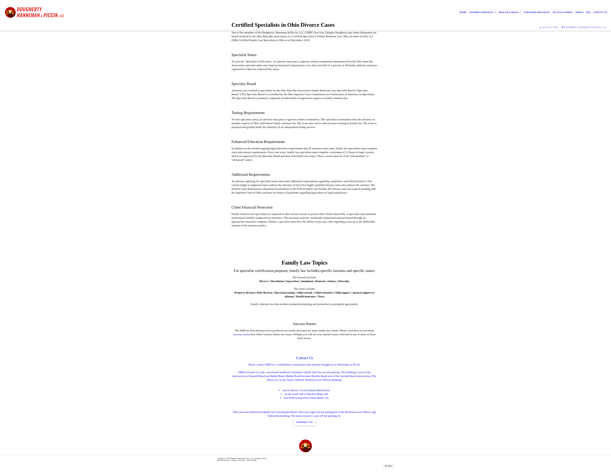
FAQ (588, 12)
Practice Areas (508, 12)
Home (463, 12)
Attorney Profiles (481, 12)
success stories (241, 334)
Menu (389, 466)
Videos (579, 12)
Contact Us (600, 12)
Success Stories (563, 12)
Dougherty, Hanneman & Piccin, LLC (585, 27)
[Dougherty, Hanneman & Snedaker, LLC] (37, 12)
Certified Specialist (537, 12)
